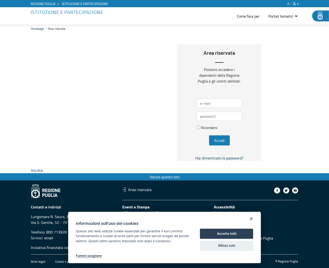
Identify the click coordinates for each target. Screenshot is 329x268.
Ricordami (208, 127)
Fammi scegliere (89, 256)
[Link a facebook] (277, 190)
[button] (283, 16)
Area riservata (139, 189)
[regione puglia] (318, 15)
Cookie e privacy (66, 261)
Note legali (38, 261)
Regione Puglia (43, 3)
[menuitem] (248, 16)
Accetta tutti (226, 233)
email (48, 238)
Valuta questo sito (164, 176)
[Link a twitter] (286, 190)
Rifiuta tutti (226, 245)
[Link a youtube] (295, 190)
